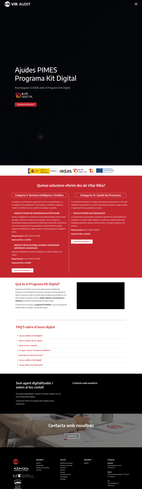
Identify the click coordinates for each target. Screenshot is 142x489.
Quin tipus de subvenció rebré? (31, 355)
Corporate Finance (65, 474)
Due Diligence (64, 477)
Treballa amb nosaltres (42, 467)
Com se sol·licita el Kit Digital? (30, 360)
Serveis (63, 460)
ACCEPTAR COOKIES (124, 474)
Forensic (62, 472)
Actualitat (87, 460)
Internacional (40, 465)
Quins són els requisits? (28, 345)
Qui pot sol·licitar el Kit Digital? (30, 336)
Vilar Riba (63, 479)
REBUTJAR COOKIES (124, 479)
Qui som (38, 463)
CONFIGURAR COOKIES (124, 483)
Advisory (62, 470)
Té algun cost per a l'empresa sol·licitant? (35, 350)
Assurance (63, 467)
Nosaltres (40, 460)
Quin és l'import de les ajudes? (31, 341)
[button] (71, 335)
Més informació (89, 480)
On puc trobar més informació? (31, 365)
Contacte (38, 470)
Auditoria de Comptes (66, 463)
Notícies (86, 463)
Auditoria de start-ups (66, 465)
